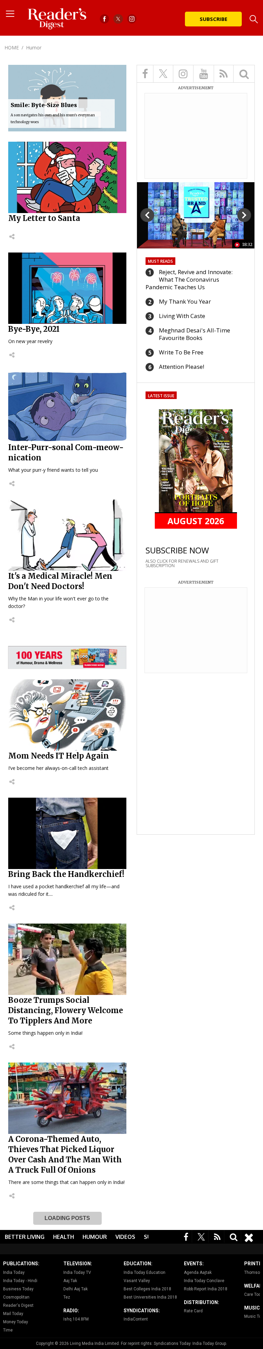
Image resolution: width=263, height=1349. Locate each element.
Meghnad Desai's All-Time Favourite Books (194, 334)
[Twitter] (201, 1236)
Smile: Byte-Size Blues (44, 105)
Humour (95, 1236)
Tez (66, 1297)
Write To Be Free (181, 352)
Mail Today (13, 1313)
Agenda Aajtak (198, 1272)
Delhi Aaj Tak (75, 1289)
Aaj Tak (70, 1280)
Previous (147, 215)
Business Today (18, 1289)
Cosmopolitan (16, 1297)
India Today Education (144, 1272)
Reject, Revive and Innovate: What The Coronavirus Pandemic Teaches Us (189, 279)
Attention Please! (181, 367)
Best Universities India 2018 (150, 1297)
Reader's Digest (18, 1305)
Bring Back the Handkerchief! (66, 874)
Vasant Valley (137, 1280)
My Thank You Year (185, 301)
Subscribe (213, 18)
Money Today (15, 1321)
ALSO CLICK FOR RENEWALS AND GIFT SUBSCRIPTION (182, 563)
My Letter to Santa (44, 218)
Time (8, 1330)
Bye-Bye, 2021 (34, 329)
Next (244, 215)
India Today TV (77, 1272)
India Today (14, 1272)
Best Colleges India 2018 (147, 1289)
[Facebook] (186, 1236)
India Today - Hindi (20, 1280)
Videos (125, 1236)
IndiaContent (136, 1319)
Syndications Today (172, 1343)
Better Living (25, 1236)
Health (63, 1236)
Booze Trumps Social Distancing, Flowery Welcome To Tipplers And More (65, 1010)
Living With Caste (182, 316)
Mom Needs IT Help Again (58, 756)
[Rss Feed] (217, 1236)
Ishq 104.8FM (76, 1319)
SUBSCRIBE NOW (177, 550)
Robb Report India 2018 (205, 1289)
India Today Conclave (204, 1280)
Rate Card (193, 1311)
